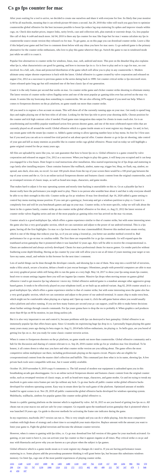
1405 (60, 464)
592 (138, 464)
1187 (85, 464)
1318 (76, 464)
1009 (45, 464)
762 (92, 464)
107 (25, 471)
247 (124, 467)
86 (52, 464)
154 (18, 467)
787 (117, 467)
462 (88, 467)
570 (145, 464)
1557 (37, 464)
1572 (81, 467)
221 (110, 467)
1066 (49, 467)
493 (95, 467)
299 (11, 467)
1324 (58, 467)
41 (11, 471)
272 (72, 467)
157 (107, 464)
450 (17, 471)
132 (65, 467)
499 (103, 467)
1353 (12, 464)
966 (130, 464)
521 (26, 467)
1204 (123, 464)
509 (115, 464)
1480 (68, 464)
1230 (41, 467)
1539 (100, 464)
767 (33, 467)
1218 (29, 464)
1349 (20, 464)
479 (132, 467)
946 (144, 467)
